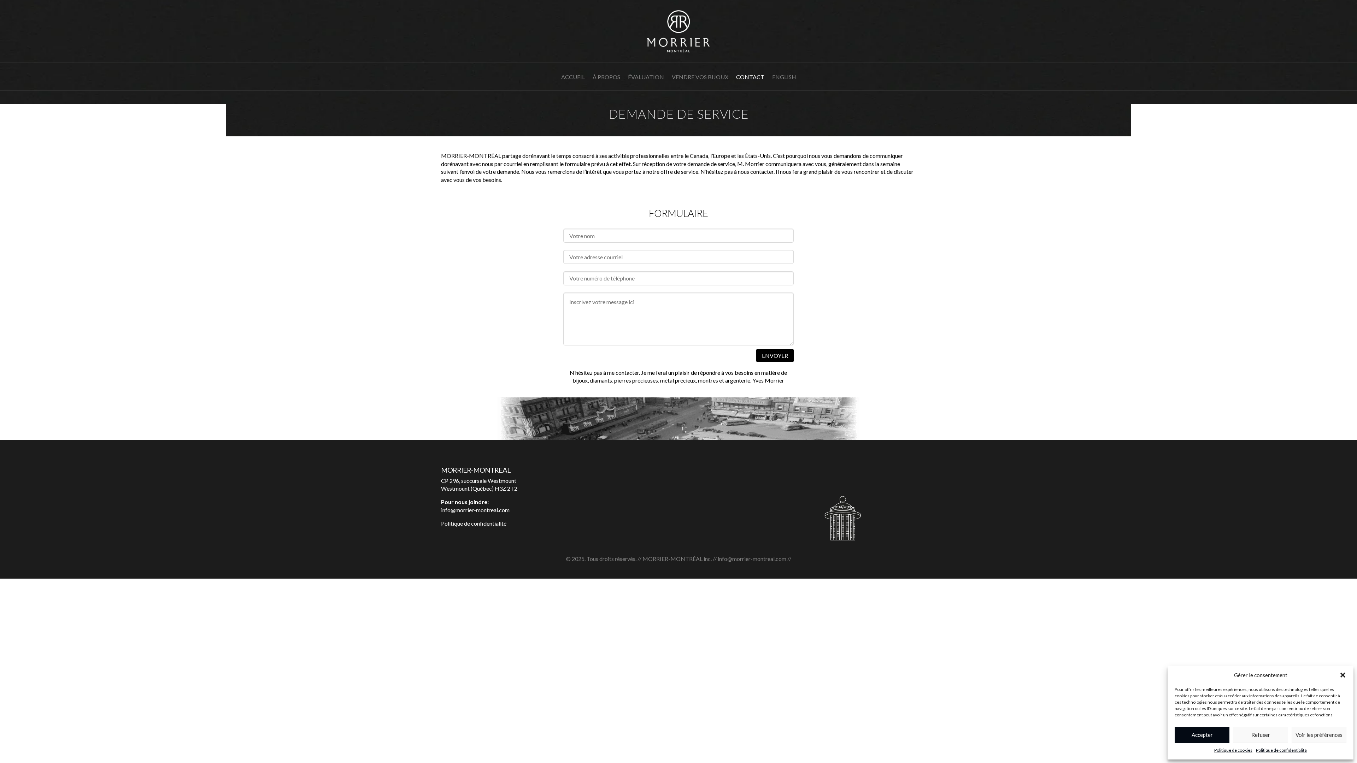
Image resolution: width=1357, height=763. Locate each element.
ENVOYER (775, 355)
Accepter (1202, 735)
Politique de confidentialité (1281, 750)
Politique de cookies (1233, 750)
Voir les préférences (1319, 735)
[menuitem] (784, 82)
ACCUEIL (573, 77)
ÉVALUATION (646, 77)
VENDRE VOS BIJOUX (700, 77)
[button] (1342, 675)
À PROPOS (606, 77)
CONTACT (750, 77)
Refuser (1260, 735)
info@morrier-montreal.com (752, 558)
